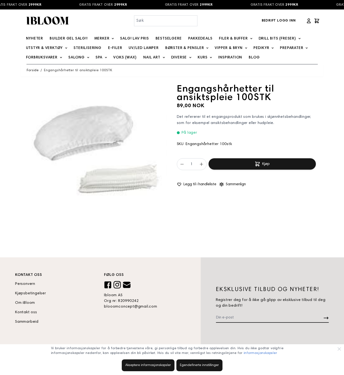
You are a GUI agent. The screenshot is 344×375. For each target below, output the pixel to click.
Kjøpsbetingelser (30, 293)
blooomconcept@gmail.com (130, 307)
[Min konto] (309, 21)
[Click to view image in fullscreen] (96, 155)
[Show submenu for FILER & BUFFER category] (251, 38)
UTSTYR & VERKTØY (44, 48)
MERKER (101, 38)
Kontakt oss (26, 312)
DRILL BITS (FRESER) (277, 38)
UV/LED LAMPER (143, 48)
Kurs (202, 57)
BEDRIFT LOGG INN (279, 20)
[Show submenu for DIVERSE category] (190, 57)
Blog (254, 57)
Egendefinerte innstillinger (199, 365)
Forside (33, 70)
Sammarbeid (27, 322)
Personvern (25, 284)
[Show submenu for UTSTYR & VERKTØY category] (66, 48)
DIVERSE (179, 57)
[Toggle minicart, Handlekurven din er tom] (317, 21)
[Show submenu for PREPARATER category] (307, 48)
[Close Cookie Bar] (339, 349)
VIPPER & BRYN (228, 48)
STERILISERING (87, 48)
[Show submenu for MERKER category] (113, 38)
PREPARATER (291, 48)
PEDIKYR (261, 48)
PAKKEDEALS (200, 38)
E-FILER (115, 48)
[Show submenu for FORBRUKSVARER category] (61, 57)
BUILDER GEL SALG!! (68, 38)
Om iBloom (25, 303)
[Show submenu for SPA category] (106, 57)
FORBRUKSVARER (41, 57)
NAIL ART (151, 57)
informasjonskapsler (260, 353)
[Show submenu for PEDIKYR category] (272, 48)
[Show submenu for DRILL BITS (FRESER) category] (299, 38)
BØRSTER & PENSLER (184, 48)
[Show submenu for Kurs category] (211, 57)
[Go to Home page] (47, 21)
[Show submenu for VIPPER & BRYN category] (246, 48)
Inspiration (230, 57)
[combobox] (165, 20)
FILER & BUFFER (233, 38)
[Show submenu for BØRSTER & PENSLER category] (207, 48)
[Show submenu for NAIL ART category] (164, 57)
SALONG (76, 57)
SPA (99, 57)
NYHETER (34, 38)
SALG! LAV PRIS (134, 38)
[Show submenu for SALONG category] (88, 57)
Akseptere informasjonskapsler (148, 365)
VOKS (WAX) (125, 57)
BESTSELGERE (169, 38)
